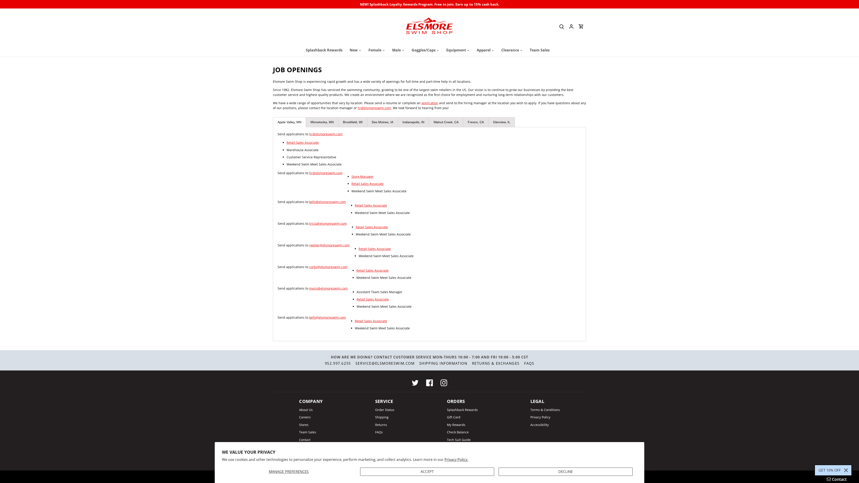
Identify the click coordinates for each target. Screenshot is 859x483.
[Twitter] (415, 382)
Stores (303, 425)
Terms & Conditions (545, 410)
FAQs (529, 363)
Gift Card (453, 417)
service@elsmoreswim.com (385, 363)
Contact (304, 440)
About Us (306, 410)
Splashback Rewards (462, 410)
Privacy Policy (540, 417)
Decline (565, 471)
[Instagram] (443, 382)
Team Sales (307, 432)
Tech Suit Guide (459, 440)
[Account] (571, 26)
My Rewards (456, 425)
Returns (381, 425)
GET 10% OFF (830, 470)
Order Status (384, 410)
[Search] (561, 26)
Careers (305, 417)
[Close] (846, 470)
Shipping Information (443, 363)
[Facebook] (429, 382)
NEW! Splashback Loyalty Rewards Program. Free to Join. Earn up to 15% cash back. (429, 4)
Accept (427, 471)
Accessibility (539, 425)
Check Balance (458, 432)
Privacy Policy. (456, 459)
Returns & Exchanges (496, 363)
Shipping (382, 417)
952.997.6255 (338, 363)
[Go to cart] (581, 26)
